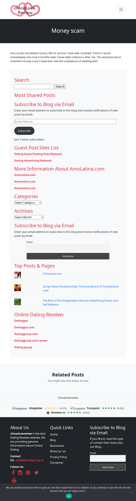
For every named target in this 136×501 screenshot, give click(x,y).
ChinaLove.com (52, 273)
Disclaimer (56, 462)
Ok (68, 496)
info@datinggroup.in (30, 460)
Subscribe (24, 131)
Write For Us (58, 451)
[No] (132, 492)
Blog (53, 440)
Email (30, 242)
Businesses (57, 446)
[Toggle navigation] (121, 9)
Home (54, 434)
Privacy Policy (58, 457)
